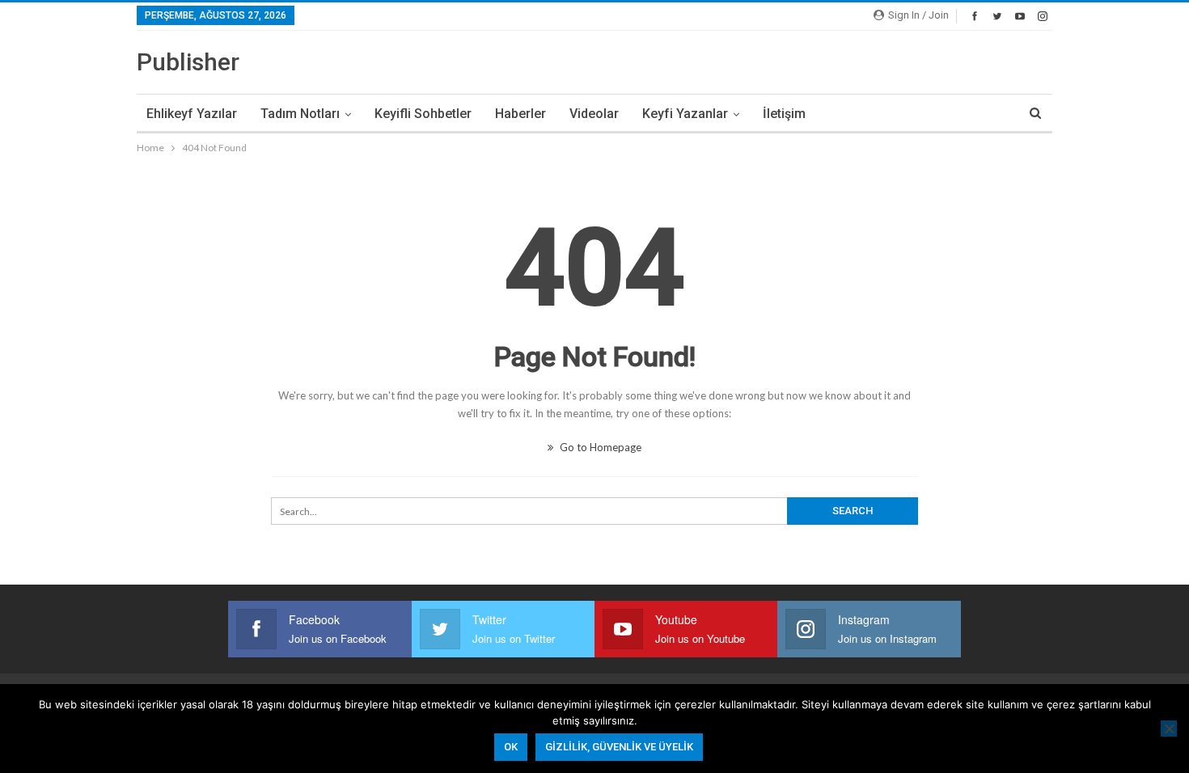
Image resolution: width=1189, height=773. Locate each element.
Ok (511, 747)
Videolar (594, 113)
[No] (1169, 728)
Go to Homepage (599, 447)
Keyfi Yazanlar (685, 113)
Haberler (520, 113)
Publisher (188, 62)
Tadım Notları (300, 113)
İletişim (784, 113)
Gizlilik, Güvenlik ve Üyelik (619, 747)
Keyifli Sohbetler (423, 113)
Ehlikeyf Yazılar (191, 113)
